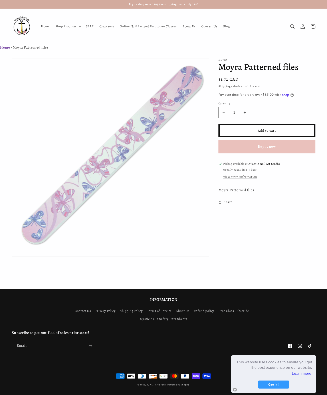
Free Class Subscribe (233, 311)
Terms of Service (159, 311)
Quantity (224, 103)
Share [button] (228, 202)
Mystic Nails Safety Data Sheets (163, 319)
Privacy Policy (105, 311)
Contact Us (83, 311)
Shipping (224, 86)
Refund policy (204, 311)
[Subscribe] (90, 345)
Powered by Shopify (178, 384)
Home (5, 47)
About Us (182, 311)
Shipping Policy (131, 311)
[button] (67, 26)
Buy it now (267, 146)
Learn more (301, 373)
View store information (240, 177)
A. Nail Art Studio (156, 384)
